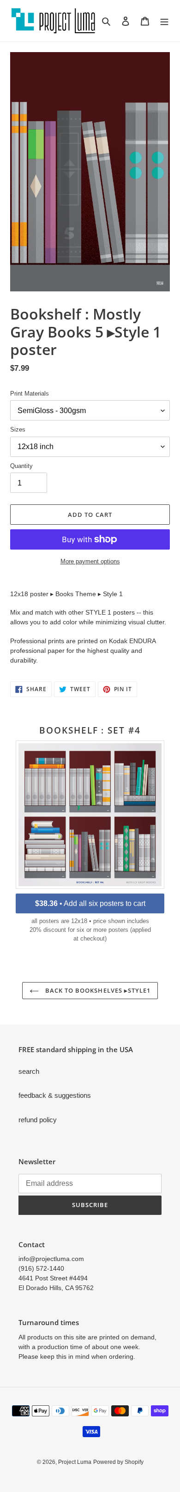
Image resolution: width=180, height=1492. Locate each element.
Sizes (17, 429)
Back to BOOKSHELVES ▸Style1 (96, 990)
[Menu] (164, 21)
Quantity (21, 465)
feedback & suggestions (54, 1095)
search (28, 1071)
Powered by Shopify (118, 1462)
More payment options (90, 561)
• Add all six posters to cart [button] (90, 903)
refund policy (37, 1120)
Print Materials (29, 393)
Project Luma (74, 1462)
